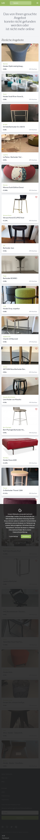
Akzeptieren (26, 536)
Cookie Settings (13, 536)
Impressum (5, 838)
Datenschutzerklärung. (20, 532)
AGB (3, 836)
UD (3, 3)
